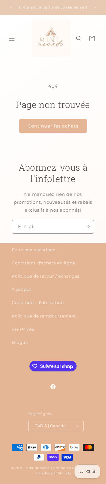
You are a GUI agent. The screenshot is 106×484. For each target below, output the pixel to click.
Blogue (20, 342)
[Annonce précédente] (10, 7)
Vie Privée (23, 329)
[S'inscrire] (87, 227)
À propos (22, 289)
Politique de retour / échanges (46, 276)
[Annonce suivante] (95, 7)
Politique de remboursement (44, 316)
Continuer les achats (53, 126)
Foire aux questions (33, 249)
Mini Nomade (37, 468)
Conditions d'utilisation (38, 302)
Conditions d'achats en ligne (43, 263)
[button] (11, 38)
